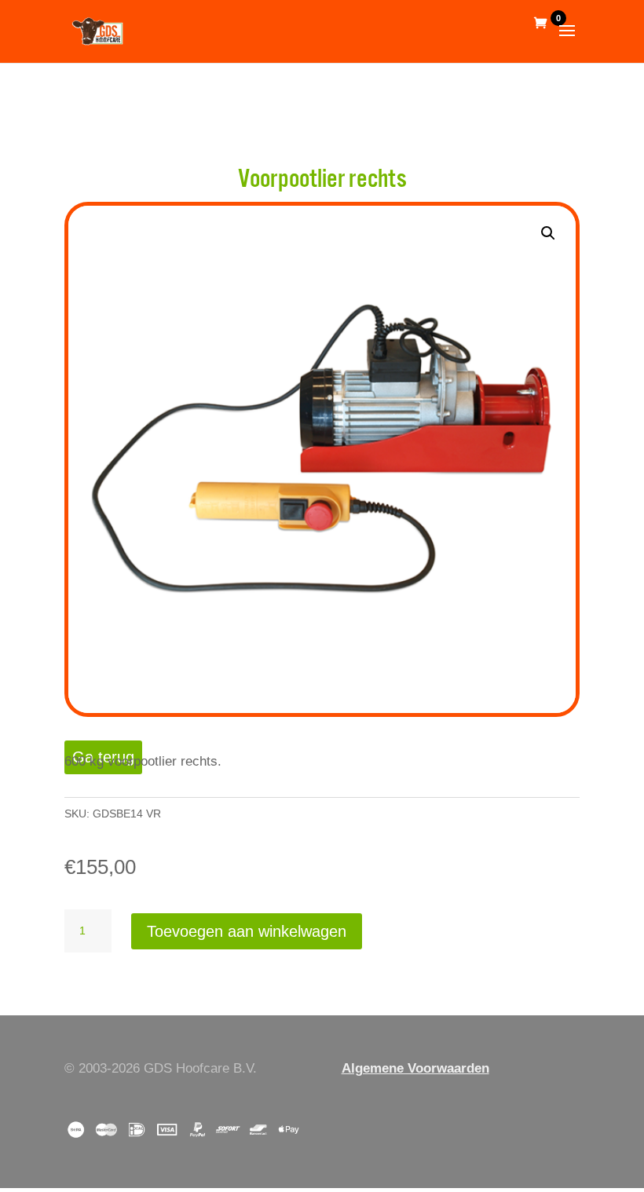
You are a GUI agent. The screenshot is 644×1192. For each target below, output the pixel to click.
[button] (548, 233)
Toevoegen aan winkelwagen (246, 931)
